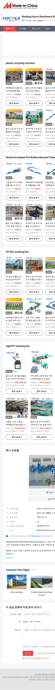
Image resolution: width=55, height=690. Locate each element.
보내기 (28, 653)
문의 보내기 (14, 103)
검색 (48, 28)
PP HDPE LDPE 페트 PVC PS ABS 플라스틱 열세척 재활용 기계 (41, 378)
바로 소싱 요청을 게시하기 (36, 658)
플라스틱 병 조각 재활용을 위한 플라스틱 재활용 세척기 (14, 131)
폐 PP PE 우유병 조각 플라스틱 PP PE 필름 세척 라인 (34, 131)
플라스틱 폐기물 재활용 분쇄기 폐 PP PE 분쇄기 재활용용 (16, 378)
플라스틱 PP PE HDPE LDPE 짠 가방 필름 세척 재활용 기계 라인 (41, 424)
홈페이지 (10, 28)
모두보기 (10, 557)
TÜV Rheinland (34, 536)
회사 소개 (36, 28)
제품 (24, 28)
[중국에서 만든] (20, 5)
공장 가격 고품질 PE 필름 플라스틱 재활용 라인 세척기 (34, 320)
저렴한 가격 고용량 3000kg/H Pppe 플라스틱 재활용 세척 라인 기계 (17, 424)
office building (17, 592)
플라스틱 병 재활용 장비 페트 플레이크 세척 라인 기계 (34, 90)
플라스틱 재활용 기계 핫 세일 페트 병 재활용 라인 (14, 226)
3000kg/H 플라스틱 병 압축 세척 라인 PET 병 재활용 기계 (14, 320)
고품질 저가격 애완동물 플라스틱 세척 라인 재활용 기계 (14, 185)
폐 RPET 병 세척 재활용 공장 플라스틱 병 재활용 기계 (34, 226)
